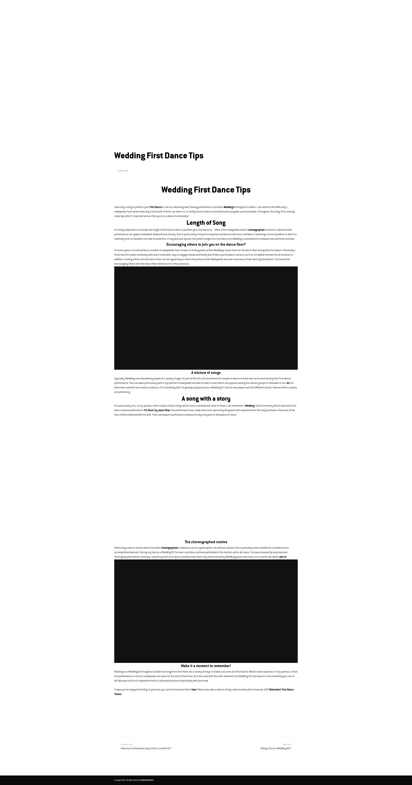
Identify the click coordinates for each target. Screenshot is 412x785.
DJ (288, 383)
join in (283, 557)
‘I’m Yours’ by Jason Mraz (157, 410)
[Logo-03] (118, 8)
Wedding (249, 406)
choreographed (256, 230)
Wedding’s (229, 207)
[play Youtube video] (206, 318)
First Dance (156, 207)
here (194, 690)
